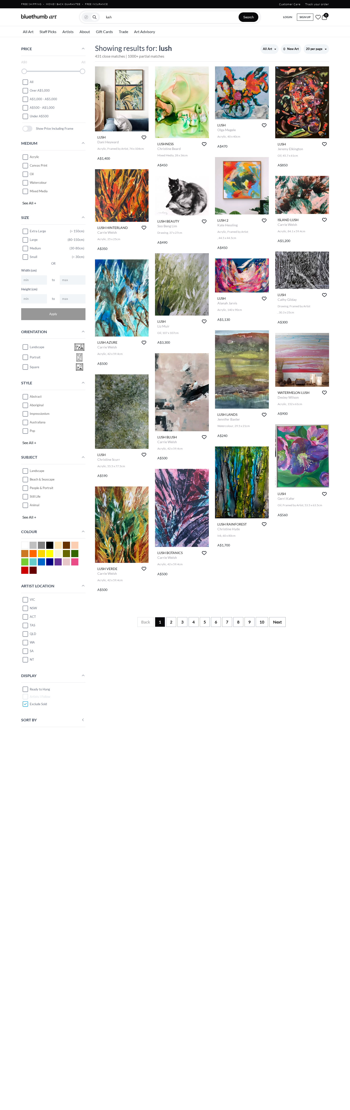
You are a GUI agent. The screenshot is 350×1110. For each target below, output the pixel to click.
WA (32, 642)
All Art (28, 31)
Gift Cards (104, 31)
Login (287, 17)
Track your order (317, 4)
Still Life (35, 496)
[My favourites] (318, 17)
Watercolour (38, 182)
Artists (68, 31)
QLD (33, 634)
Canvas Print (38, 165)
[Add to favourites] (144, 137)
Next (277, 621)
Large (34, 240)
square (34, 367)
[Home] (39, 16)
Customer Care (289, 4)
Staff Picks (48, 31)
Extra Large (38, 231)
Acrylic (34, 157)
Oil (32, 174)
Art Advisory (144, 31)
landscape (37, 347)
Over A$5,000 (40, 90)
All (31, 82)
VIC (32, 599)
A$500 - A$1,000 (42, 107)
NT (32, 659)
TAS (32, 625)
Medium (35, 248)
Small (33, 257)
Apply (53, 314)
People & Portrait (41, 488)
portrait (35, 357)
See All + (29, 203)
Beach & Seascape (42, 479)
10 (262, 621)
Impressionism (40, 414)
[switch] (27, 129)
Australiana (37, 422)
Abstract (36, 396)
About (85, 31)
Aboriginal (37, 405)
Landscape (37, 471)
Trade (123, 31)
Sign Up (305, 17)
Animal (34, 505)
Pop (32, 431)
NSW (33, 608)
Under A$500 (39, 116)
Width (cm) (29, 270)
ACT (33, 617)
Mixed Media (39, 191)
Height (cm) (29, 289)
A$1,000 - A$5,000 (43, 99)
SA (32, 651)
